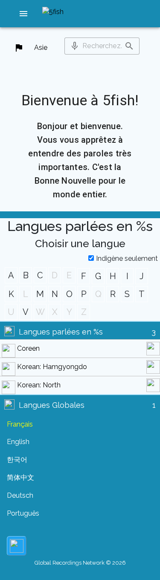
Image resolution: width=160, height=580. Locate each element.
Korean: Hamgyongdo (52, 367)
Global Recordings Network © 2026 (80, 563)
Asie (40, 47)
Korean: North (39, 385)
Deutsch (20, 495)
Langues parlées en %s (61, 331)
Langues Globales (51, 405)
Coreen (28, 348)
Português (23, 513)
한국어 (17, 460)
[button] (23, 13)
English (18, 442)
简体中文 (20, 477)
